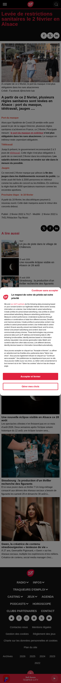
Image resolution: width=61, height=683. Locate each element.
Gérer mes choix (30, 386)
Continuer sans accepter (45, 290)
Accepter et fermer (30, 376)
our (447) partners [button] (18, 304)
